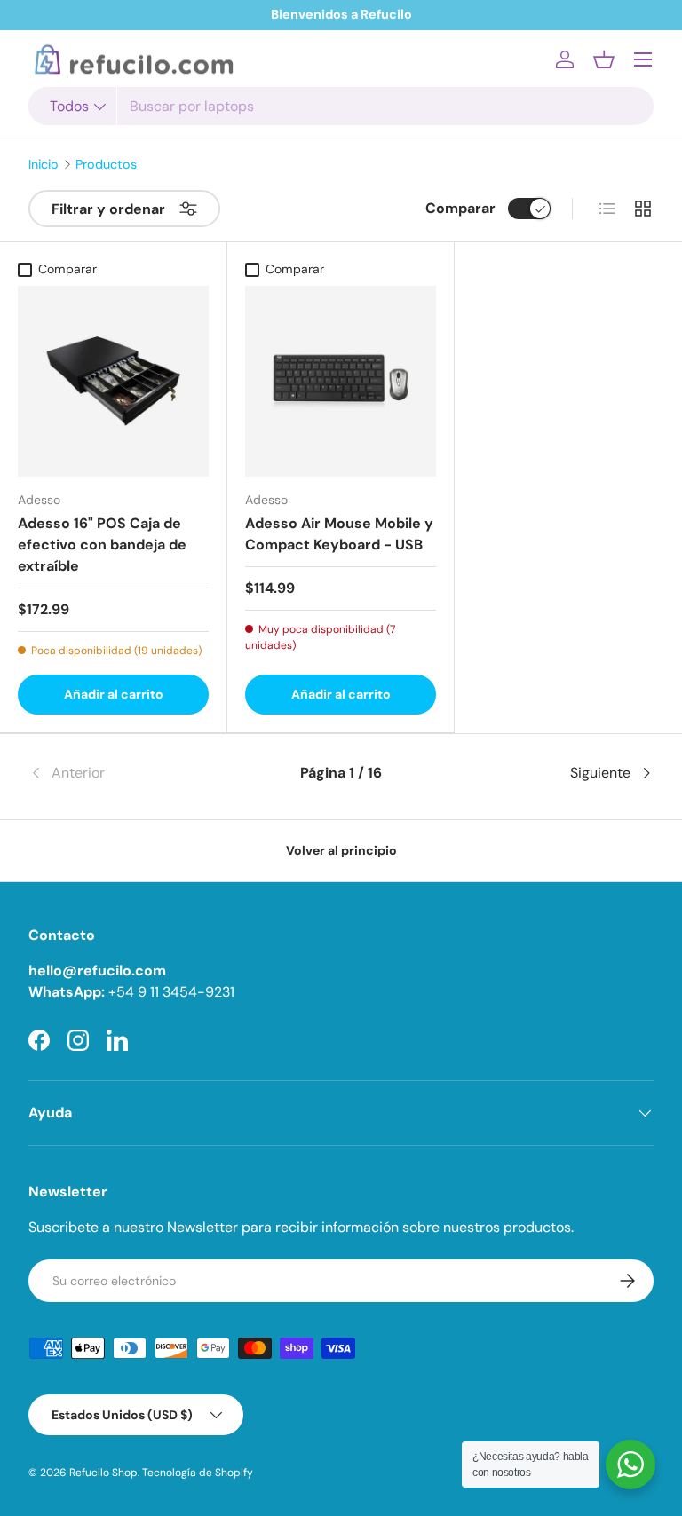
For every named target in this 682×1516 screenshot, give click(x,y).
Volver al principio (341, 850)
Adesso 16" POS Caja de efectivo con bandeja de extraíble (102, 544)
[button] (603, 59)
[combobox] (341, 106)
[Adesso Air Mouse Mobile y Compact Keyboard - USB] (340, 381)
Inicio (43, 164)
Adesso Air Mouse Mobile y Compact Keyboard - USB (339, 534)
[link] (132, 773)
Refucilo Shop (103, 1472)
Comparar (460, 208)
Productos (106, 164)
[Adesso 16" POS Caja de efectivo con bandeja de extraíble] (113, 381)
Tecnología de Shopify (197, 1472)
